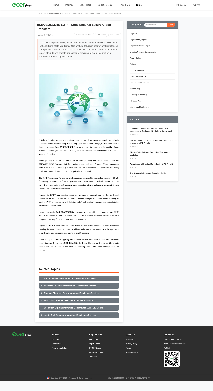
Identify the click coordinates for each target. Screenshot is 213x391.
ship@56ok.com (175, 339)
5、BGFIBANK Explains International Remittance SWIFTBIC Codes (72, 308)
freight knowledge (59, 348)
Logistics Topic (40, 13)
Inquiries (69, 5)
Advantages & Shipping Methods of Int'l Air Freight (151, 164)
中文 (198, 5)
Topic (139, 5)
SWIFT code (101, 35)
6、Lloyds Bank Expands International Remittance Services (68, 315)
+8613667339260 (179, 344)
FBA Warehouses (96, 352)
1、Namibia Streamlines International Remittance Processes (69, 278)
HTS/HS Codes (95, 348)
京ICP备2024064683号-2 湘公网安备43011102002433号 (129, 378)
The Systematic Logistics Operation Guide (148, 173)
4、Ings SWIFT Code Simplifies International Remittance (67, 300)
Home (56, 5)
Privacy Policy (131, 344)
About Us (125, 5)
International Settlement (58, 13)
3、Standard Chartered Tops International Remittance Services (70, 293)
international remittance (84, 35)
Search (171, 24)
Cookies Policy (132, 352)
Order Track (85, 5)
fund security (114, 35)
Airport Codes (94, 344)
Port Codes (93, 339)
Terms (128, 348)
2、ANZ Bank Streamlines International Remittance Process (68, 286)
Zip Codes (93, 357)
